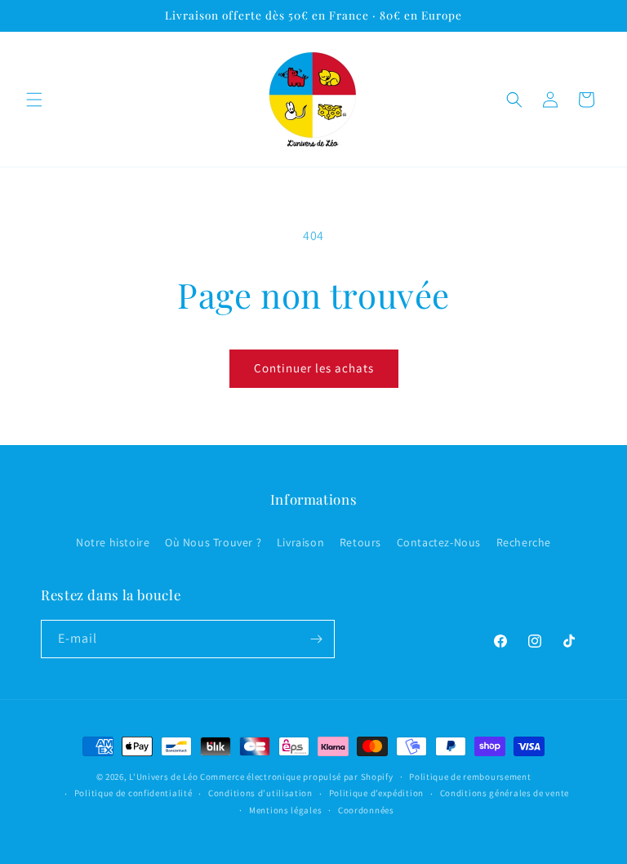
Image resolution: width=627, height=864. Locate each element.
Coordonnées (366, 810)
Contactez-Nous (439, 542)
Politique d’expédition (376, 793)
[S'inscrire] (316, 639)
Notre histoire (112, 542)
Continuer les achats (314, 368)
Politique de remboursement (470, 776)
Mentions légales (285, 810)
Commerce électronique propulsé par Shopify (296, 776)
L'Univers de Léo (163, 776)
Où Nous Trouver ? (213, 542)
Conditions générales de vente (504, 793)
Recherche (523, 542)
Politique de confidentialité (133, 793)
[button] (34, 100)
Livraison (300, 542)
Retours (360, 542)
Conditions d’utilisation (260, 793)
